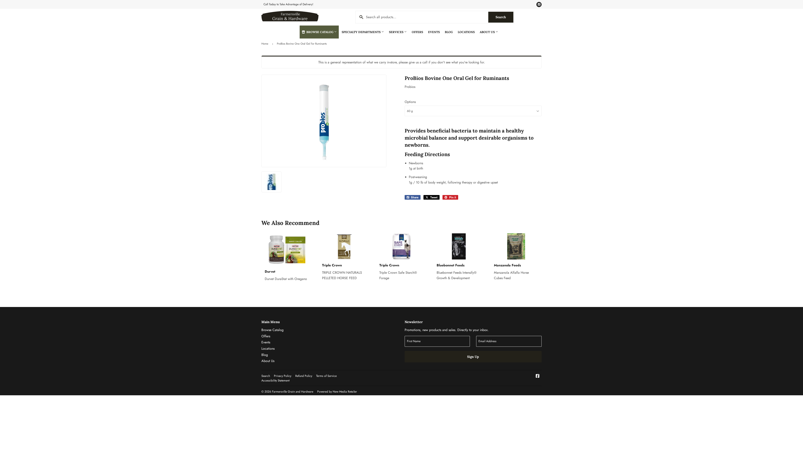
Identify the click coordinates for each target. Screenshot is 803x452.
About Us (488, 32)
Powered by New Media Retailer (337, 391)
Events (434, 32)
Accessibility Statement (275, 380)
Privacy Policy (282, 376)
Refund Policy (303, 376)
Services (396, 32)
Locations (466, 32)
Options (410, 101)
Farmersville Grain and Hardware (292, 391)
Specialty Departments (361, 32)
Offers (417, 32)
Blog (449, 32)
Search (504, 17)
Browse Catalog (320, 32)
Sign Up (473, 357)
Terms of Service (326, 376)
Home (264, 44)
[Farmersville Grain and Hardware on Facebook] (538, 376)
